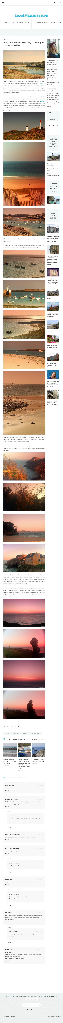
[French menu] (60, 32)
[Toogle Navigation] (3, 2)
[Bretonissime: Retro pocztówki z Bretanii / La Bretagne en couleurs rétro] (31, 15)
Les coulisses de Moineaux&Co (51, 164)
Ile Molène (15, 733)
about (50, 112)
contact (50, 116)
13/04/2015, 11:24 (39, 912)
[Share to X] (18, 727)
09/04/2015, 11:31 (39, 834)
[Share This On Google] (15, 726)
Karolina (42, 101)
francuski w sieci (11, 799)
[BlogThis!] (4, 727)
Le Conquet (24, 733)
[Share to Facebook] (10, 727)
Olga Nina (8, 912)
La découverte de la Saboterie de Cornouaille (53, 174)
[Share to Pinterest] (13, 727)
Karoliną (41, 83)
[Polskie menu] (3, 32)
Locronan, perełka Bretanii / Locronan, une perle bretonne (52, 347)
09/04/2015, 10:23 (39, 785)
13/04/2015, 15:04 (38, 894)
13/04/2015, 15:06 (38, 863)
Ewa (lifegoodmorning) (13, 834)
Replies (10, 811)
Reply (6, 790)
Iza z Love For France (12, 848)
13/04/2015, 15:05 (38, 931)
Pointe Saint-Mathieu (35, 733)
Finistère (7, 733)
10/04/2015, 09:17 (39, 879)
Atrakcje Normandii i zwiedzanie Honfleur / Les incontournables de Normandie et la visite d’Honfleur (53, 238)
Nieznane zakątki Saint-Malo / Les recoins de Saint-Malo (53, 402)
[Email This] (7, 727)
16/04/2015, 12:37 (39, 949)
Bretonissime (14, 816)
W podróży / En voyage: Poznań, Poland (51, 365)
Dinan (49, 298)
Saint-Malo (50, 331)
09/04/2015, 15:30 (39, 848)
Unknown (8, 879)
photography (52, 119)
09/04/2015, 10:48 (39, 799)
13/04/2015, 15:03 (38, 815)
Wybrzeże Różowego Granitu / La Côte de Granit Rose (53, 314)
